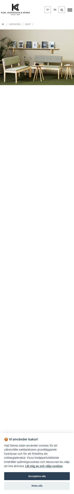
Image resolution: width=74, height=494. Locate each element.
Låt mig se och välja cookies (44, 466)
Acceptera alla (37, 476)
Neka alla (37, 485)
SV (47, 9)
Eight (28, 24)
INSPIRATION (14, 24)
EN (55, 9)
